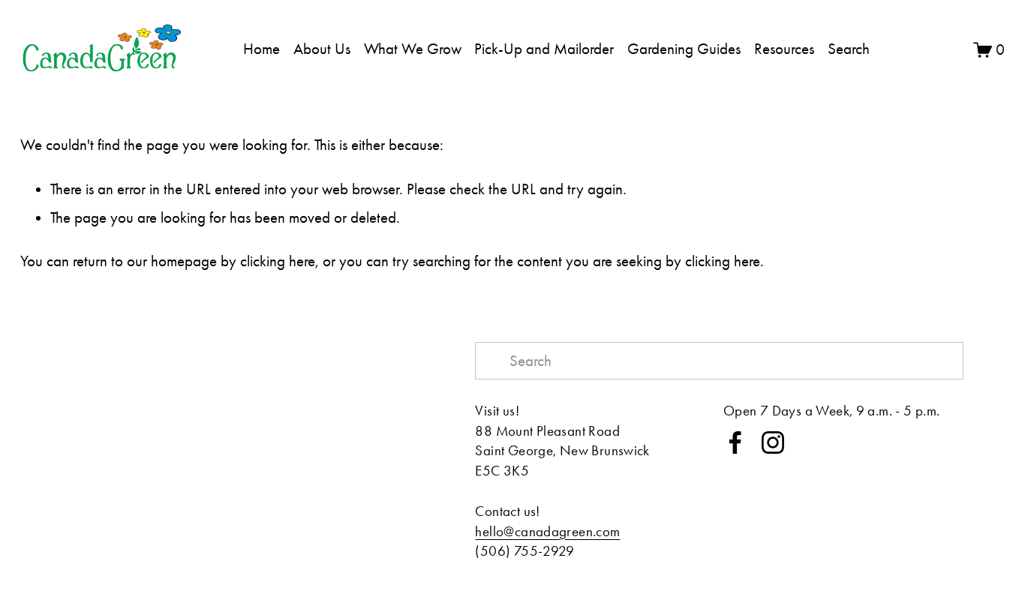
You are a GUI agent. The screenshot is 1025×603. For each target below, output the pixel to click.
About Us (321, 49)
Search (849, 49)
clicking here (277, 261)
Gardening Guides (684, 49)
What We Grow (412, 49)
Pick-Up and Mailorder (544, 49)
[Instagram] (773, 442)
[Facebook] (735, 442)
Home (261, 49)
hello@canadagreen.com (547, 531)
